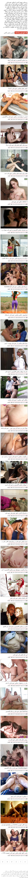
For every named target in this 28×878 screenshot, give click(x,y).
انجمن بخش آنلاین (9, 33)
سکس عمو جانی (13, 18)
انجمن (25, 4)
